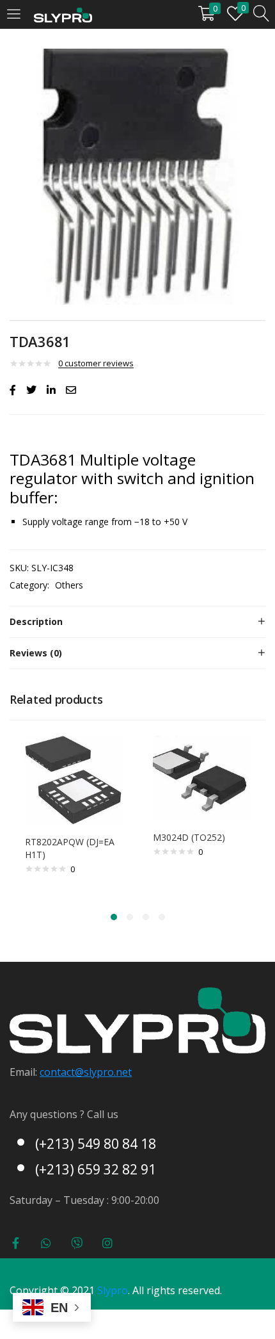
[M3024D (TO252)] (201, 777)
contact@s (64, 1072)
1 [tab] (114, 917)
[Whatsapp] (46, 1243)
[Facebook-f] (15, 1243)
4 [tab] (162, 917)
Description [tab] (36, 621)
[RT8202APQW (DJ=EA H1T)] (73, 779)
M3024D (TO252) (189, 837)
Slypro (112, 1290)
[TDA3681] (13, 390)
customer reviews (96, 363)
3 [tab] (146, 917)
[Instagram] (107, 1243)
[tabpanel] (74, 814)
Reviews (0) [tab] (36, 653)
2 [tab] (130, 917)
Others (69, 585)
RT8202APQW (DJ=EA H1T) (69, 848)
